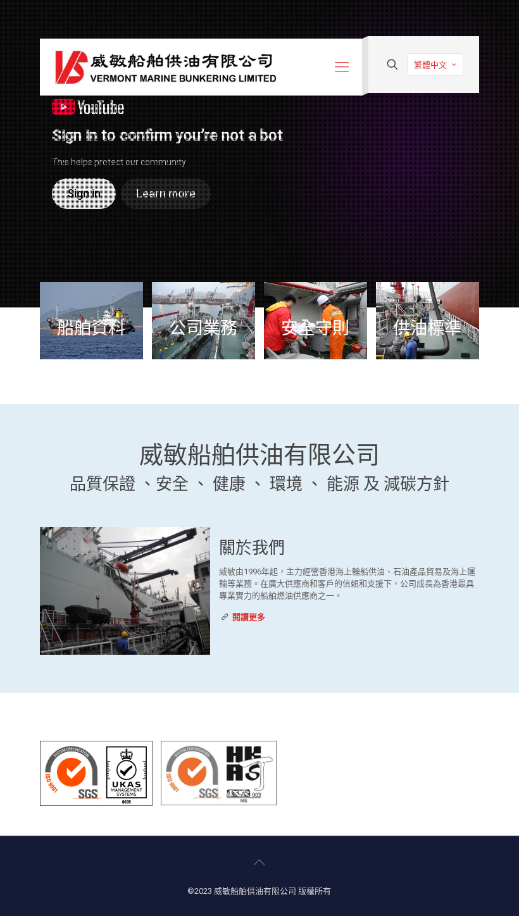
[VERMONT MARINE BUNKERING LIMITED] (166, 67)
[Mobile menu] (342, 67)
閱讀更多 (248, 617)
